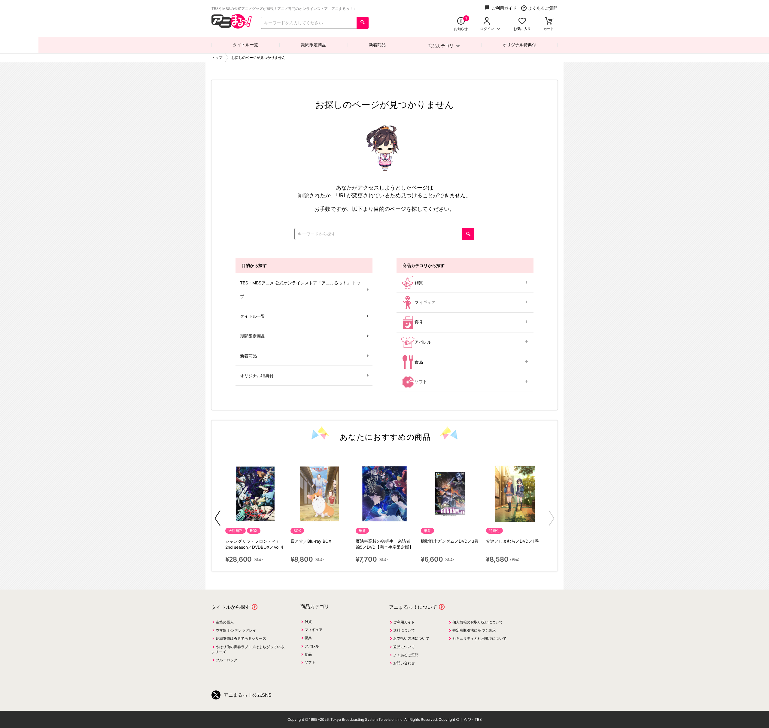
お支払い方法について (411, 638)
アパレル (423, 341)
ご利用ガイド (504, 8)
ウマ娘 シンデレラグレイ (236, 630)
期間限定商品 (313, 44)
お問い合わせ (404, 663)
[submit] (362, 23)
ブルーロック (226, 660)
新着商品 (377, 44)
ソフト (421, 381)
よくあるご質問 (543, 8)
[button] (217, 518)
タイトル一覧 (245, 44)
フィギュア (425, 302)
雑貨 (419, 282)
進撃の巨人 (225, 622)
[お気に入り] (522, 21)
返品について (404, 647)
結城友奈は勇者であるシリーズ (241, 638)
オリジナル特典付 (519, 44)
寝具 (419, 322)
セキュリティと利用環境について (479, 638)
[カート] (548, 21)
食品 (419, 361)
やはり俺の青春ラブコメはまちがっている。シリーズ (249, 649)
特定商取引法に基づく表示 (474, 630)
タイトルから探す (230, 607)
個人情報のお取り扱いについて (477, 622)
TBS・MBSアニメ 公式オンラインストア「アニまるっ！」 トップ (300, 289)
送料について (404, 630)
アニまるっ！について (413, 607)
